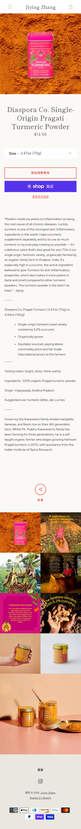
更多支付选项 (40, 196)
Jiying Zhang (40, 7)
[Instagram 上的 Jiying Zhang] (40, 781)
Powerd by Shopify (40, 797)
